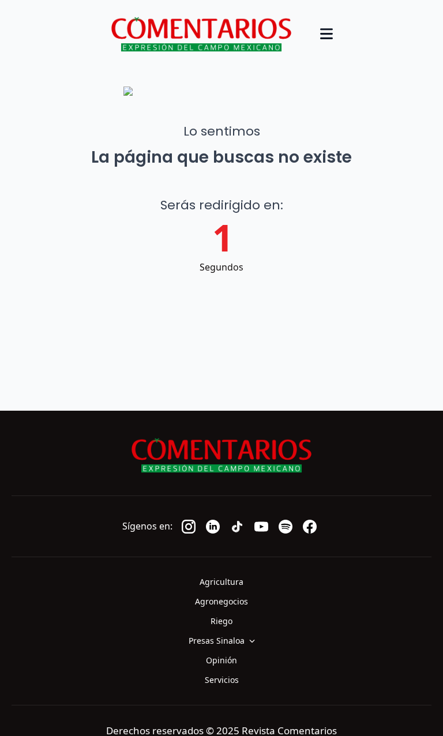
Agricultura (221, 581)
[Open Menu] (326, 35)
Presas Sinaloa (217, 640)
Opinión (221, 660)
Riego (221, 620)
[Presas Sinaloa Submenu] (255, 640)
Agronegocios (221, 601)
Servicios (222, 679)
